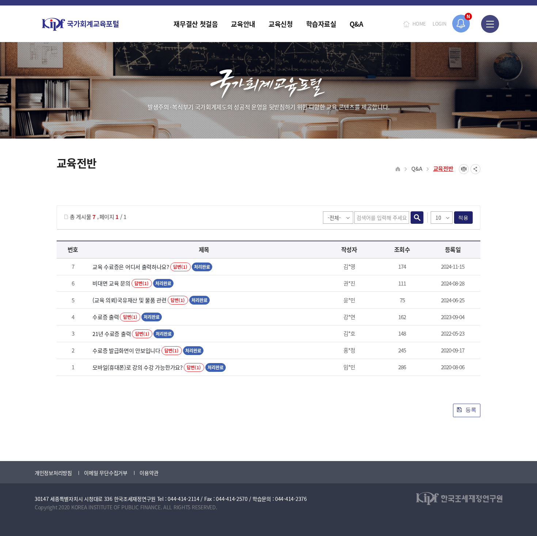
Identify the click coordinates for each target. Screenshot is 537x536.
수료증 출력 (105, 317)
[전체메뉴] (490, 23)
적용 (463, 217)
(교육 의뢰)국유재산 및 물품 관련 (129, 300)
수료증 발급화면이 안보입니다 (126, 350)
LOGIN (439, 23)
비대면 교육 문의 (111, 283)
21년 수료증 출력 (111, 333)
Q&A (416, 168)
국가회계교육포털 (80, 24)
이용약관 (149, 472)
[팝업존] (461, 24)
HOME (419, 23)
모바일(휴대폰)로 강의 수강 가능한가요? (137, 367)
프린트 (464, 169)
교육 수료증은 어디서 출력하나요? (130, 267)
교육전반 (443, 168)
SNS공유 (475, 169)
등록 (470, 410)
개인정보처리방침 (53, 472)
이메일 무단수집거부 (105, 472)
